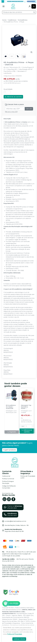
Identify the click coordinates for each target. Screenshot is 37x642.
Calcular (29, 109)
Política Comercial (8, 479)
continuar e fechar (19, 639)
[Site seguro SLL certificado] (11, 592)
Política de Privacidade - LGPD (28, 477)
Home (4, 20)
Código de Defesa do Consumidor (9, 487)
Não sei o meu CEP (11, 112)
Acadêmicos (12, 20)
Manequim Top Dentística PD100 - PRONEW (26, 407)
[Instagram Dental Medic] (9, 499)
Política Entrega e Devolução (8, 482)
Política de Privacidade (14, 634)
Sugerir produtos (9, 450)
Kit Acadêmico (22, 20)
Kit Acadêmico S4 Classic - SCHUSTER (11, 407)
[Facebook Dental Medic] (13, 499)
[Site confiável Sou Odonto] (11, 603)
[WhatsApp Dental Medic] (4, 499)
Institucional (6, 476)
